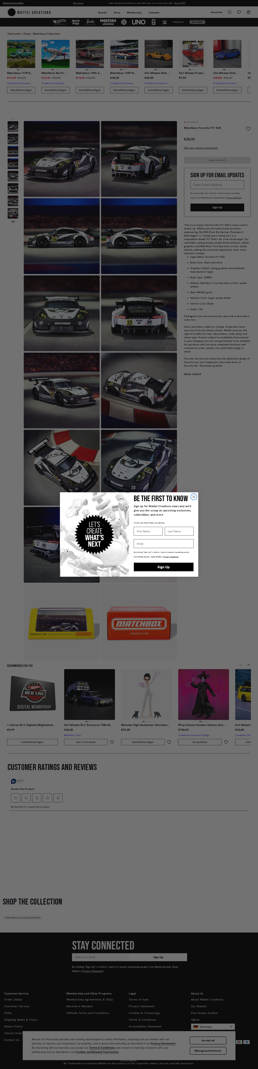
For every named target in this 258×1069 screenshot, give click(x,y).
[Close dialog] (194, 497)
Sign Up (163, 567)
